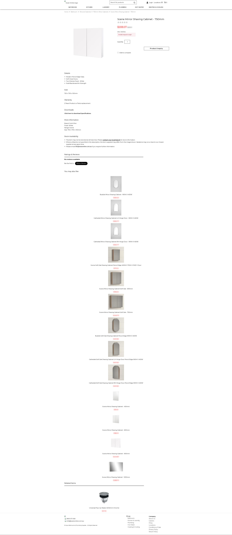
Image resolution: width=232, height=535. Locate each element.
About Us (152, 518)
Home (66, 12)
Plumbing (131, 522)
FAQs (150, 523)
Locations (152, 525)
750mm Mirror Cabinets (101, 12)
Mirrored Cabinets (85, 12)
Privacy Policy (153, 529)
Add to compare (125, 53)
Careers (151, 521)
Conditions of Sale (155, 527)
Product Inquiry (156, 48)
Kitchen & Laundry (134, 520)
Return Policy (153, 531)
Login (151, 2)
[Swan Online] (85, 2)
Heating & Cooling (134, 527)
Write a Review (81, 163)
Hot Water (131, 525)
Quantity (120, 42)
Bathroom (74, 12)
